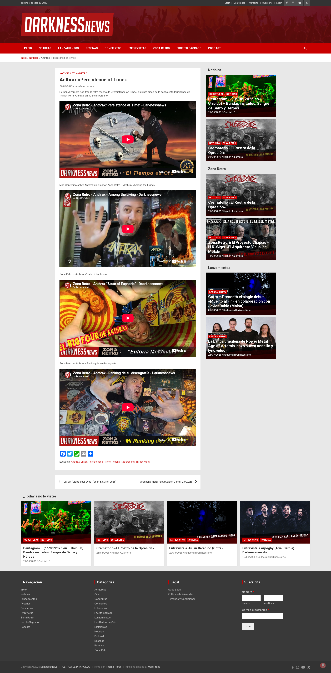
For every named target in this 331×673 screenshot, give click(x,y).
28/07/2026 (214, 354)
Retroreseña (128, 461)
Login (279, 3)
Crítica (84, 461)
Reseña (116, 461)
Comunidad (239, 3)
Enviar (248, 626)
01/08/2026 (214, 310)
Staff (227, 3)
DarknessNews (49, 666)
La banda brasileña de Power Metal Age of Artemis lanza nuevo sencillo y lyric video (240, 346)
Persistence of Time (100, 461)
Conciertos (113, 48)
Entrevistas (137, 48)
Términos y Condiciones (181, 599)
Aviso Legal (174, 589)
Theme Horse (114, 666)
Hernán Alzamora (84, 86)
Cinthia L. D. (229, 112)
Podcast (214, 48)
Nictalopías (100, 626)
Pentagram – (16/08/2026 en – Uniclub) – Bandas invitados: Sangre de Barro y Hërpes (238, 103)
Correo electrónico (255, 610)
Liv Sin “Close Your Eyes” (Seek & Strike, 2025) (90, 481)
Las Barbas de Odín (105, 622)
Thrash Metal (143, 461)
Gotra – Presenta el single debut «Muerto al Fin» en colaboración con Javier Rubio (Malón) (239, 301)
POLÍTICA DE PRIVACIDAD (76, 666)
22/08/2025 (66, 86)
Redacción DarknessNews (237, 310)
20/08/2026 (175, 552)
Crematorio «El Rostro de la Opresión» (125, 548)
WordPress (154, 666)
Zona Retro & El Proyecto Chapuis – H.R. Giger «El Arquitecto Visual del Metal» (238, 247)
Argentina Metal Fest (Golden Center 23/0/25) (166, 481)
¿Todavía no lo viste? (40, 496)
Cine (96, 594)
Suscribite (267, 3)
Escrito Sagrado (189, 48)
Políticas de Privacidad (180, 594)
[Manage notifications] (323, 665)
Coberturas (216, 94)
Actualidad (100, 589)
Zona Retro (161, 48)
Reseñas (92, 48)
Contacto (253, 3)
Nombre (248, 592)
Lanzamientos (68, 48)
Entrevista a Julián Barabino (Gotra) (196, 548)
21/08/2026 (214, 112)
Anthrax (75, 461)
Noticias (45, 48)
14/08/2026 (214, 255)
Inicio (28, 48)
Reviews (99, 645)
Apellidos (269, 603)
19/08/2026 (248, 557)
